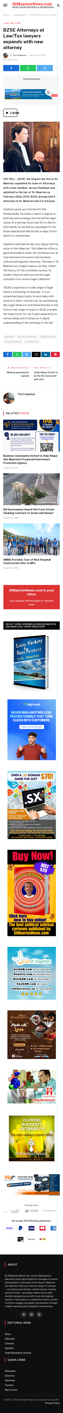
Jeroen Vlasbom (13, 342)
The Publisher (19, 55)
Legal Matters (12, 23)
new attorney (32, 342)
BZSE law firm (48, 337)
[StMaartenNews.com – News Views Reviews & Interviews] (33, 5)
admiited (9, 337)
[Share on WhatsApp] (28, 68)
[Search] (58, 5)
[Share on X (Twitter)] (45, 68)
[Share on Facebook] (11, 68)
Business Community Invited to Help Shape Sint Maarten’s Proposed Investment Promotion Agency (30, 459)
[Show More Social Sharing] (57, 68)
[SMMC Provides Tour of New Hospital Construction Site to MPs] (31, 539)
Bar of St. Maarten (27, 337)
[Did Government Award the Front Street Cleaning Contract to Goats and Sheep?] (31, 489)
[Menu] (5, 5)
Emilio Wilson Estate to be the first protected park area (46, 376)
